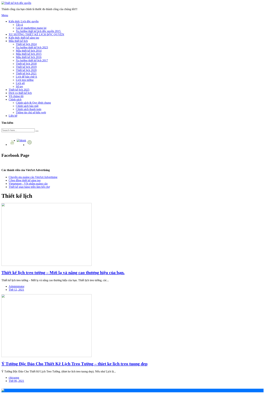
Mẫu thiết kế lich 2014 (28, 50)
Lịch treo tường (25, 79)
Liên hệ (13, 115)
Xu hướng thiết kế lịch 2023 (32, 47)
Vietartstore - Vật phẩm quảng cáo (28, 183)
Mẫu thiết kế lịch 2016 (28, 57)
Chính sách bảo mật (27, 105)
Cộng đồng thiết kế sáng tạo (25, 180)
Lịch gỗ (20, 83)
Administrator (16, 286)
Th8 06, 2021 (16, 380)
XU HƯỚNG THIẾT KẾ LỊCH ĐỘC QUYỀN (36, 34)
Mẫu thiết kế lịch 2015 (28, 53)
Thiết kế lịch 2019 (26, 66)
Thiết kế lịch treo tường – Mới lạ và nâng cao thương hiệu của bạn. (63, 272)
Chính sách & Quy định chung (33, 102)
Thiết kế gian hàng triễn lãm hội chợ (29, 186)
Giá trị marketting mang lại (31, 27)
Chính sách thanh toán (28, 109)
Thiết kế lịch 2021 (26, 73)
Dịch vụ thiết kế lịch (20, 92)
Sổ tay (19, 86)
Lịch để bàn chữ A (26, 76)
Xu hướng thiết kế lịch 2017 (32, 60)
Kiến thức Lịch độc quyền (24, 21)
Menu (4, 15)
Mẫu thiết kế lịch (18, 40)
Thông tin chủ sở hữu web (31, 112)
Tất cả (19, 24)
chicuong (14, 377)
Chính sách (15, 99)
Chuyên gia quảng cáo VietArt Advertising (33, 177)
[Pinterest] (30, 144)
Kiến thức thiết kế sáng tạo (24, 37)
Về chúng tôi (16, 96)
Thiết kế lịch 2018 (26, 63)
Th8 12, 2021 (16, 289)
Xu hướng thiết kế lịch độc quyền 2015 (38, 31)
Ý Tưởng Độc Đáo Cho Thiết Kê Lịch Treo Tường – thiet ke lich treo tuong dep (74, 363)
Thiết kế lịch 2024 (26, 44)
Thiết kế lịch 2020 (26, 70)
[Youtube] (13, 144)
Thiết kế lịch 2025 (19, 89)
